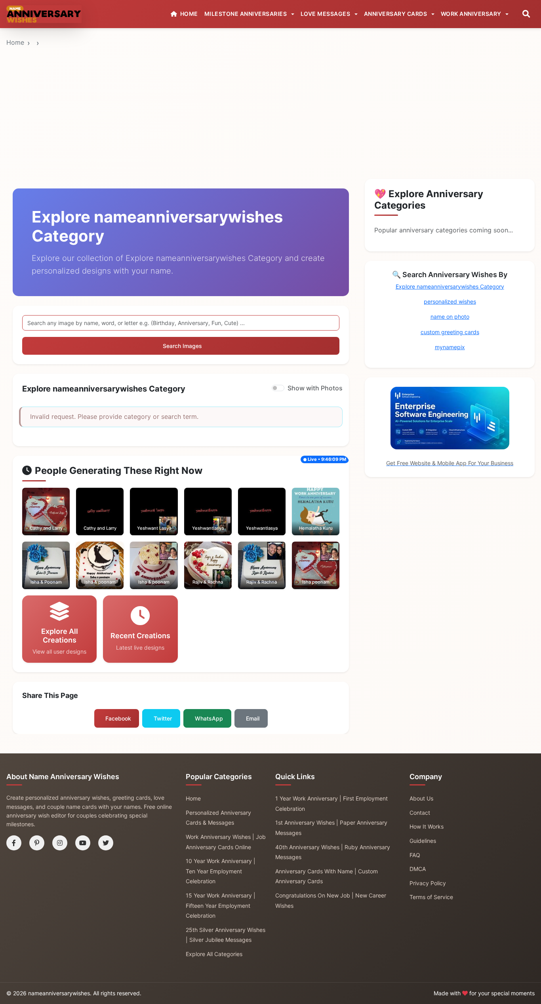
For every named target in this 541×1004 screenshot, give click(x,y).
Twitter (163, 718)
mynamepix (450, 347)
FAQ (415, 855)
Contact (420, 812)
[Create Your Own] (57, 519)
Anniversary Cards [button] (396, 13)
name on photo (450, 316)
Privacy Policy (428, 883)
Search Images (182, 345)
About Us (421, 798)
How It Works (427, 826)
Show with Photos (315, 388)
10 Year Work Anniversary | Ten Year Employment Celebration (220, 871)
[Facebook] (13, 842)
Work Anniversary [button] (472, 13)
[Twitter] (105, 842)
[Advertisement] (270, 88)
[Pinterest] (36, 842)
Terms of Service (431, 897)
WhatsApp (209, 718)
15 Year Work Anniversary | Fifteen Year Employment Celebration (220, 905)
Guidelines (423, 840)
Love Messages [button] (326, 13)
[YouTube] (82, 842)
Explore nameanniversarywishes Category (450, 286)
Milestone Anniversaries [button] (246, 13)
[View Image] (35, 519)
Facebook (118, 718)
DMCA (418, 868)
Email (252, 718)
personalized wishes (450, 301)
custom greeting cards (450, 332)
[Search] (526, 14)
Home (15, 42)
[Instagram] (59, 842)
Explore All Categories (214, 954)
